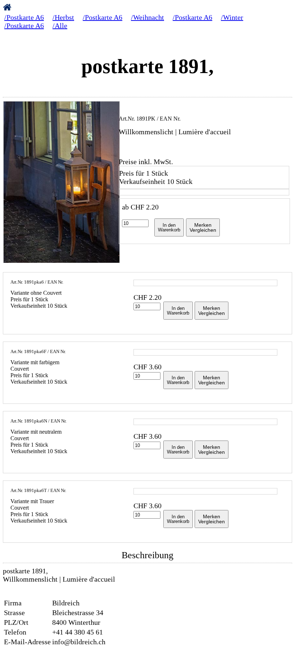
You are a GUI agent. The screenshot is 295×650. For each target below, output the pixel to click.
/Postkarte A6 (24, 17)
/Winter (232, 17)
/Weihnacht (147, 17)
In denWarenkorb (169, 227)
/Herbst (63, 17)
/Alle (60, 26)
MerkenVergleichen (203, 227)
